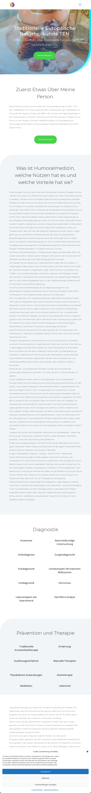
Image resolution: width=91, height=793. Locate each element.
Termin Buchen (44, 55)
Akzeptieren (45, 771)
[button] (87, 751)
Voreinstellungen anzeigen (45, 784)
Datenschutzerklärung (51, 790)
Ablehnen (45, 778)
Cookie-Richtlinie (37, 790)
